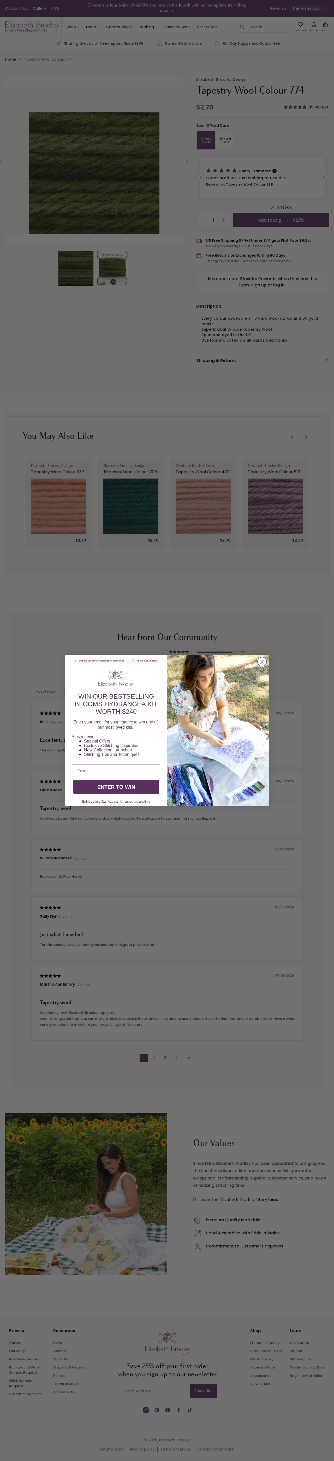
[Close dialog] (262, 661)
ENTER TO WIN (116, 787)
